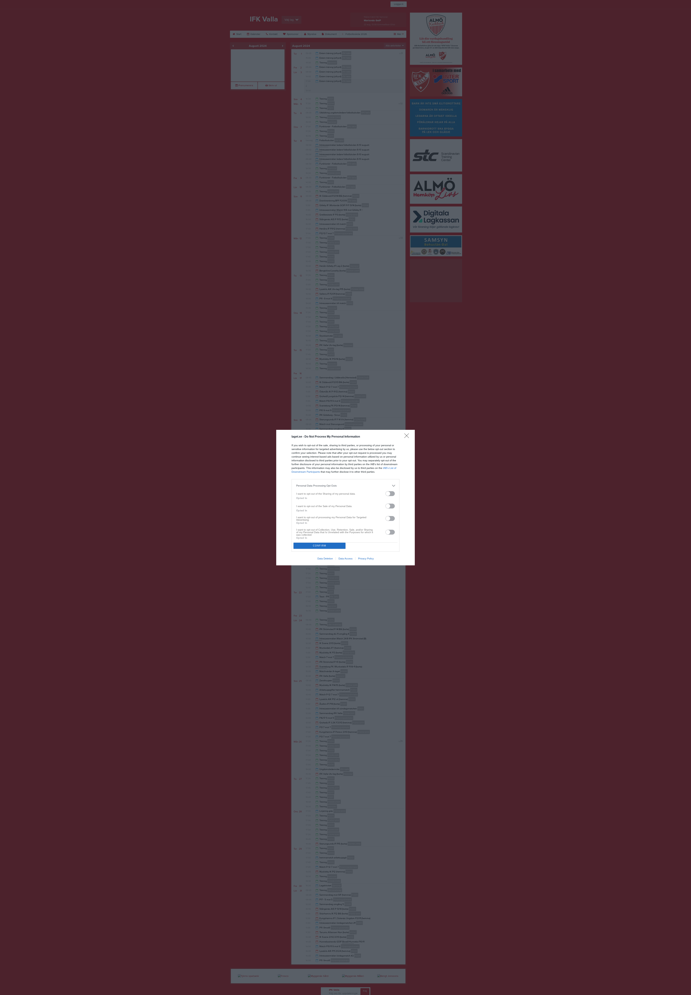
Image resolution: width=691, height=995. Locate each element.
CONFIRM (319, 545)
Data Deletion (325, 558)
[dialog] (345, 497)
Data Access (345, 558)
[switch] (390, 493)
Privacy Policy (366, 558)
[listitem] (345, 486)
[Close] (407, 436)
